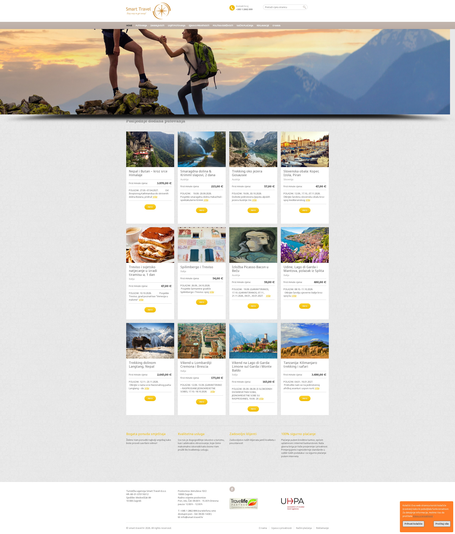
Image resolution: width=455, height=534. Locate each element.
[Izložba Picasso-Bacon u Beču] (253, 245)
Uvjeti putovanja (176, 25)
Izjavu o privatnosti (423, 516)
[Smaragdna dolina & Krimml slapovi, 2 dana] (202, 149)
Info (150, 207)
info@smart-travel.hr (192, 517)
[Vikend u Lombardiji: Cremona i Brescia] (202, 341)
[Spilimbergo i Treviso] (202, 245)
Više (155, 196)
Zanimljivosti (157, 25)
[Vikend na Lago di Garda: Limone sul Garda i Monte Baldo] (253, 341)
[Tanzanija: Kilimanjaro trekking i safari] (305, 341)
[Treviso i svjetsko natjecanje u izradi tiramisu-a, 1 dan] (150, 245)
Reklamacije (263, 25)
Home (129, 25)
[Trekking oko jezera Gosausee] (253, 149)
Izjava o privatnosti (199, 25)
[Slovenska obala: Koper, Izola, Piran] (305, 149)
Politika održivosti (223, 25)
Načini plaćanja (245, 25)
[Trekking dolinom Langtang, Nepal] (150, 341)
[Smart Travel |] (148, 11)
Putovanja (141, 25)
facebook (232, 489)
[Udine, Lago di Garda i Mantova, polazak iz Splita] (305, 245)
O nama (276, 25)
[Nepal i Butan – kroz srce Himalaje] (150, 149)
